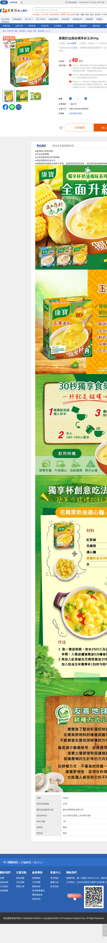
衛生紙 (97, 14)
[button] (19, 106)
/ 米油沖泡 (9, 31)
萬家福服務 (72, 2)
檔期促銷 (65, 19)
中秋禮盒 (36, 14)
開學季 (63, 14)
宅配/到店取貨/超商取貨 (78, 108)
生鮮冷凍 (19, 25)
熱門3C (70, 25)
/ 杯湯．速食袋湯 (38, 31)
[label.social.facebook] (5, 106)
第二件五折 (40, 19)
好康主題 (6, 25)
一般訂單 (72, 104)
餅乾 (77, 14)
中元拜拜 (44, 14)
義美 (87, 14)
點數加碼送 (53, 19)
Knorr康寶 (71, 43)
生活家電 (57, 25)
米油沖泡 (45, 25)
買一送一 (29, 19)
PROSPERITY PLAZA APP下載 (91, 2)
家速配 (99, 19)
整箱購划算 (77, 19)
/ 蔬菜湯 (47, 31)
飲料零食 (32, 25)
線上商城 (5, 19)
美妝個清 (83, 25)
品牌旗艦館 (17, 19)
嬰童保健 (96, 25)
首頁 (4, 31)
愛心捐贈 (71, 14)
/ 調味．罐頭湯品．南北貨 (23, 31)
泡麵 (82, 14)
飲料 (92, 14)
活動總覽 (89, 19)
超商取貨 (5, 22)
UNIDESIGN (54, 14)
